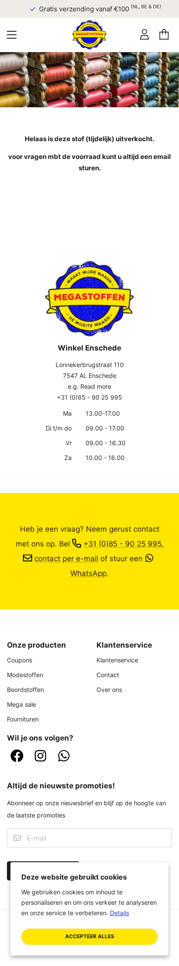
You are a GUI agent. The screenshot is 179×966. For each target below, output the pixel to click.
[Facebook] (17, 756)
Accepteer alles (89, 936)
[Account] (144, 34)
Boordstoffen (25, 689)
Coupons (19, 660)
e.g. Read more (89, 386)
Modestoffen (25, 674)
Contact (107, 674)
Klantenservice (117, 660)
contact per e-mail (66, 558)
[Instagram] (40, 756)
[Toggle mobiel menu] (12, 35)
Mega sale (21, 704)
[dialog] (89, 909)
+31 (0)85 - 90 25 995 (89, 397)
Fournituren (23, 719)
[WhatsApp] (64, 756)
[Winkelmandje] (164, 34)
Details (119, 912)
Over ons (109, 689)
